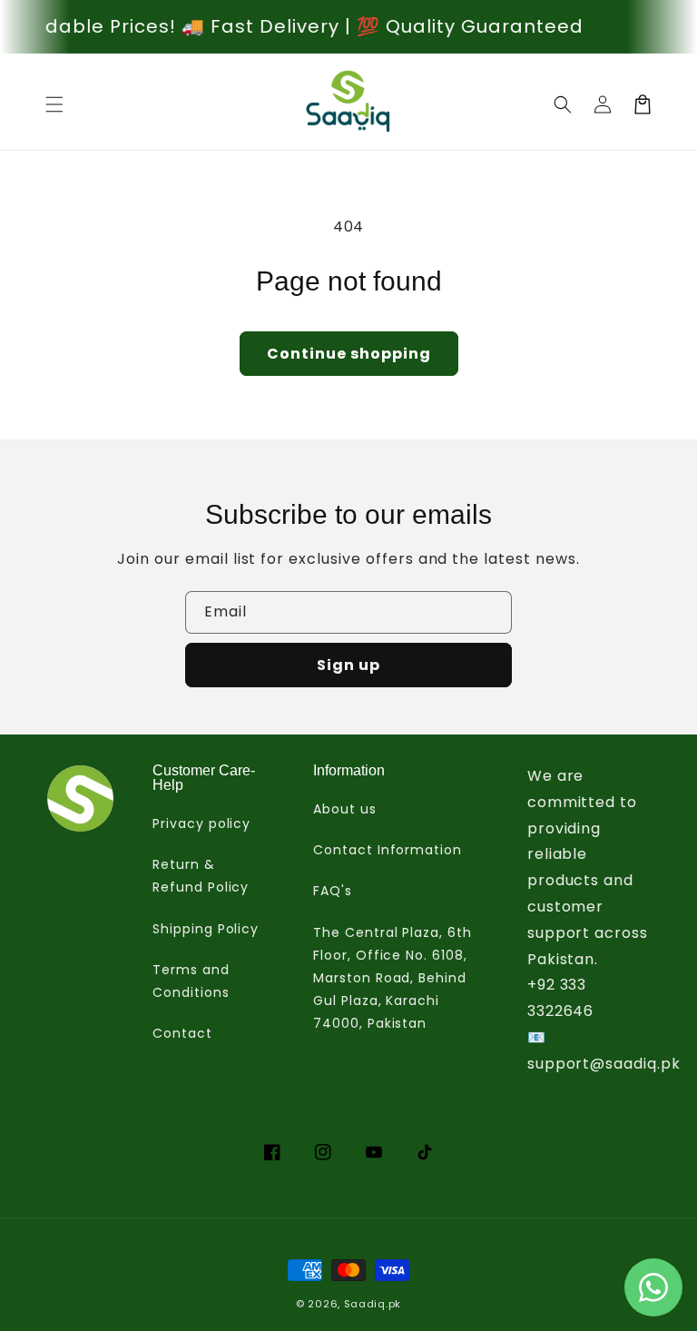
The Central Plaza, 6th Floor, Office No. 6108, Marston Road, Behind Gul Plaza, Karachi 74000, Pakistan (392, 978)
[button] (54, 104)
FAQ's (332, 891)
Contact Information (387, 850)
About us (345, 809)
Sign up (348, 665)
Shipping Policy (205, 929)
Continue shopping (349, 353)
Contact (182, 1033)
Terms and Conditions (191, 981)
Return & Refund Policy (200, 875)
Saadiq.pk (372, 1303)
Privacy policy (201, 823)
